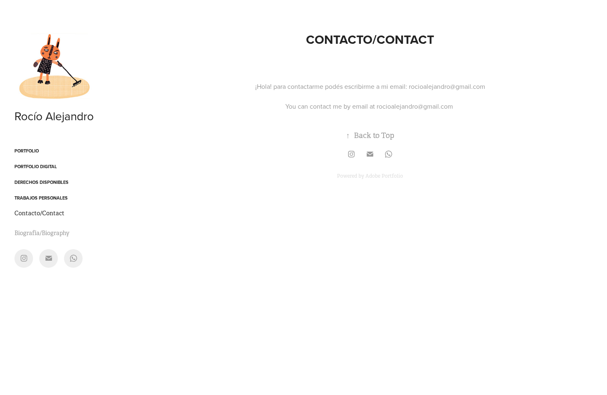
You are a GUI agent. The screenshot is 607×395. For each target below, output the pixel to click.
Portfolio (26, 151)
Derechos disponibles (41, 182)
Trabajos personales (41, 198)
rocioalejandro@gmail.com (447, 86)
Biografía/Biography (41, 233)
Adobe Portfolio (384, 176)
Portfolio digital (35, 166)
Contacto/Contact (39, 213)
